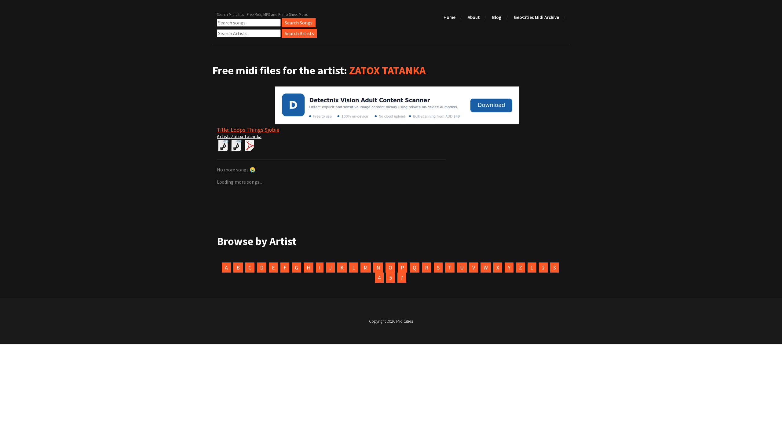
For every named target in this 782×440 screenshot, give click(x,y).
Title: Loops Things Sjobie (248, 129)
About (474, 17)
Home (449, 17)
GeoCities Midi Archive (536, 17)
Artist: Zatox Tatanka (239, 136)
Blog (497, 17)
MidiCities (404, 321)
